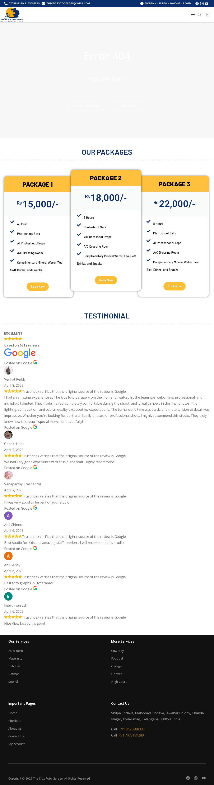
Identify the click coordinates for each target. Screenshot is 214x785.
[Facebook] (188, 778)
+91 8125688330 (132, 729)
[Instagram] (196, 778)
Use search (127, 106)
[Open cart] (208, 15)
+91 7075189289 (131, 735)
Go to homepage (86, 106)
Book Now (38, 286)
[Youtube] (204, 778)
